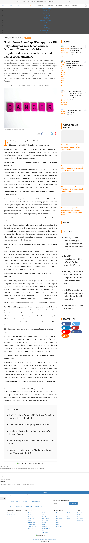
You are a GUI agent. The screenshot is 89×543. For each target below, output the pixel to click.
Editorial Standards (12, 513)
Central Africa (32, 526)
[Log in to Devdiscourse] (69, 1)
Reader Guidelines (12, 515)
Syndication (10, 517)
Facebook (67, 323)
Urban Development (46, 30)
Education (46, 15)
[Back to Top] (1, 498)
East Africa (31, 528)
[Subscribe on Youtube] (55, 134)
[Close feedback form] (88, 466)
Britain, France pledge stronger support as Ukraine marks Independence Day (73, 243)
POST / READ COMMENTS (35, 463)
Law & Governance (46, 20)
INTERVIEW (74, 6)
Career (23, 1)
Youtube (67, 331)
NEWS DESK (32, 6)
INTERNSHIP (28, 506)
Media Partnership (41, 1)
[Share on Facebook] (42, 134)
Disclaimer (36, 539)
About (18, 1)
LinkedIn (67, 327)
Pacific (30, 513)
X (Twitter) (80, 515)
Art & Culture (46, 10)
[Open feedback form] (4, 498)
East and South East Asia (31, 519)
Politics (46, 19)
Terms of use (44, 539)
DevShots (69, 513)
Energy (46, 17)
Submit (45, 492)
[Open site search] (85, 5)
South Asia (31, 515)
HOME (12, 502)
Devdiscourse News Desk (10, 85)
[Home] (26, 6)
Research (69, 515)
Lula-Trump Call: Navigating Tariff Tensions (29, 424)
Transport (46, 29)
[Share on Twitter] (47, 134)
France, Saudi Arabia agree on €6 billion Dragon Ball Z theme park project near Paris (73, 277)
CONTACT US (38, 506)
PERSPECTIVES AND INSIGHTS (62, 6)
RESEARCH (40, 6)
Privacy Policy (52, 539)
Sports (46, 27)
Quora (76, 327)
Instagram (80, 519)
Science (46, 24)
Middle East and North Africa (45, 520)
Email (1, 476)
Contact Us (51, 1)
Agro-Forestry (46, 9)
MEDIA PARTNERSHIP (16, 506)
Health (46, 22)
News (13, 38)
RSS (66, 336)
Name (1, 471)
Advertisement (31, 1)
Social (46, 25)
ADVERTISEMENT (35, 502)
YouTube (79, 517)
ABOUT (18, 502)
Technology (46, 12)
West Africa (45, 517)
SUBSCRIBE (73, 503)
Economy (46, 14)
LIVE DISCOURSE (49, 6)
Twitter (77, 323)
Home (6, 38)
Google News (77, 331)
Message (2, 481)
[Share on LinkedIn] (51, 134)
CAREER (25, 502)
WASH (46, 32)
